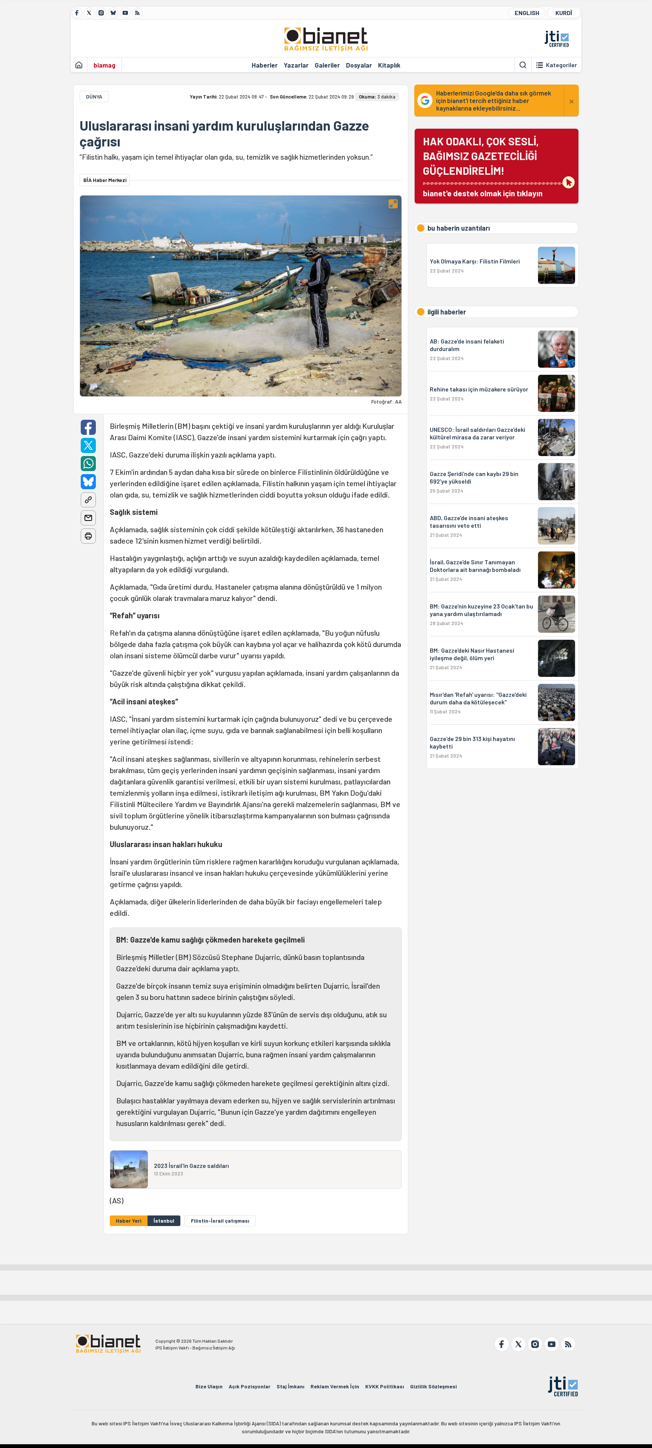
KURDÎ (563, 12)
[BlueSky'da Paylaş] (88, 481)
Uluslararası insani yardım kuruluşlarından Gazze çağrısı (224, 133)
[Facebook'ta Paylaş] (88, 427)
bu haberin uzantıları (458, 228)
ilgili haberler (446, 312)
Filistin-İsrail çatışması (220, 1220)
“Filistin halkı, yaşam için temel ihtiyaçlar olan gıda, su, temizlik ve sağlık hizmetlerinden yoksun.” (226, 157)
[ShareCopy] (88, 499)
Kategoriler (561, 65)
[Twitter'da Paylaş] (88, 445)
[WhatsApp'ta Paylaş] (88, 463)
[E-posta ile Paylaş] (88, 517)
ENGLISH (527, 12)
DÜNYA (94, 96)
